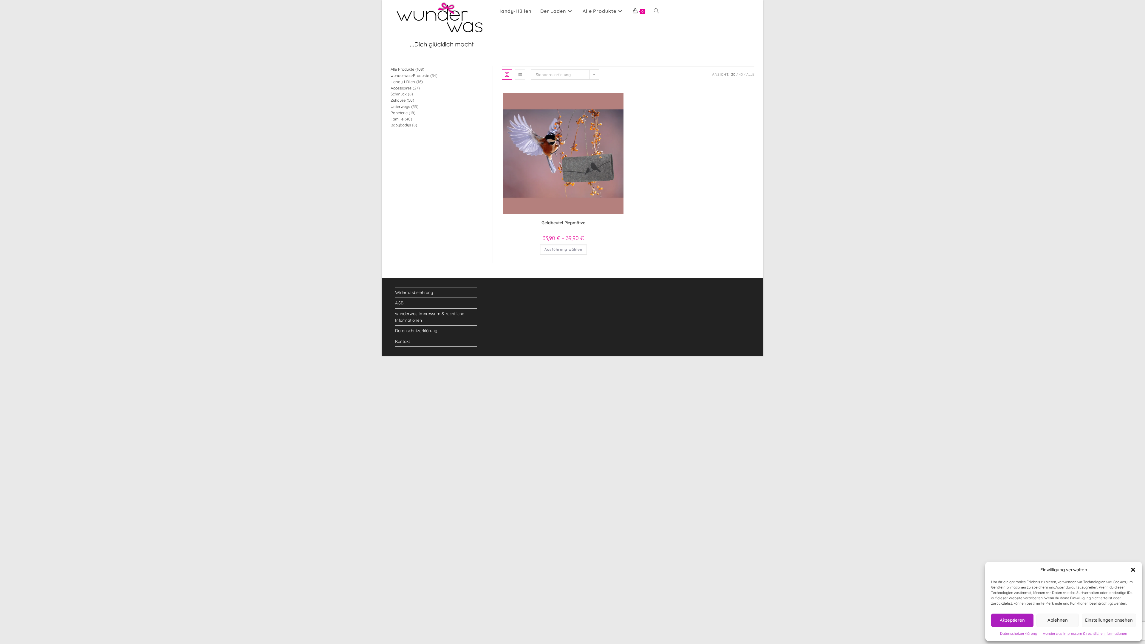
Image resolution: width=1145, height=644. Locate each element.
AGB (399, 303)
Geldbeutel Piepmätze (563, 222)
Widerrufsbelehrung (414, 292)
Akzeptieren (1012, 620)
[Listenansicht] (520, 74)
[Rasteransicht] (507, 74)
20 (733, 74)
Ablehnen (1057, 620)
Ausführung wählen (563, 249)
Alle (750, 74)
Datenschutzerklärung (1018, 633)
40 (741, 74)
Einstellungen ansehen (1109, 620)
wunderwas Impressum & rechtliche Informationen (1085, 633)
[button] (1133, 570)
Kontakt (402, 341)
